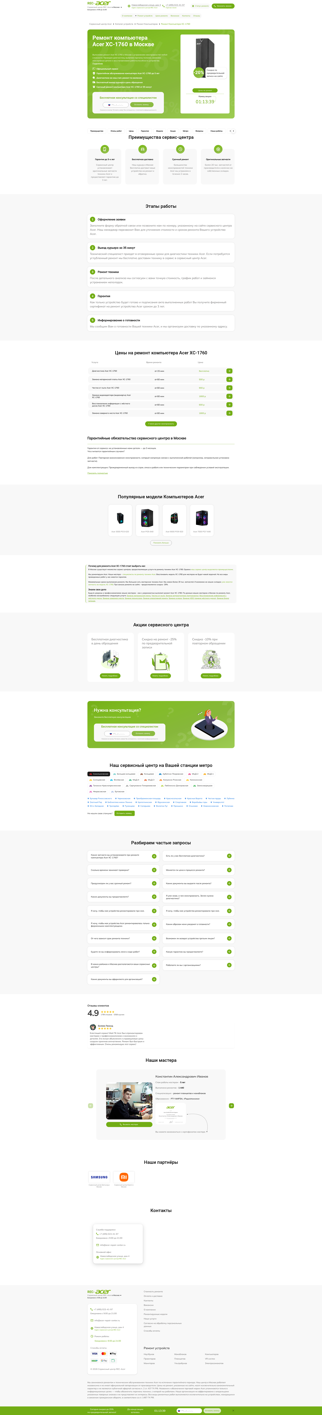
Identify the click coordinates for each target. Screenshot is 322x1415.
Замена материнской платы (139, 595)
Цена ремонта (161, 16)
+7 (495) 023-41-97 (175, 5)
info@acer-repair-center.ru (112, 1245)
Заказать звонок (224, 6)
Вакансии (175, 16)
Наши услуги (150, 1318)
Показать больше (161, 543)
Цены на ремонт (205, 90)
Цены (131, 131)
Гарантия (145, 131)
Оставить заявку (124, 813)
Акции (173, 131)
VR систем (210, 1358)
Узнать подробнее (109, 676)
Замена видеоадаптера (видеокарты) (182, 595)
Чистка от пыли (158, 595)
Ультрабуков (180, 1363)
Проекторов (149, 1358)
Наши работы (217, 131)
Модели (159, 131)
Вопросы (199, 131)
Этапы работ (116, 131)
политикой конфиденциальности (146, 110)
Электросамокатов (214, 1363)
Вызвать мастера (130, 1124)
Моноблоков (180, 1354)
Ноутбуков (149, 1354)
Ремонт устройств (144, 16)
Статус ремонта (202, 6)
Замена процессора (133, 598)
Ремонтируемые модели (155, 1314)
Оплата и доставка (153, 1296)
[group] (99, 1179)
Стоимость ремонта (153, 1291)
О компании (127, 16)
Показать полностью (97, 473)
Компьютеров (211, 1354)
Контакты (186, 16)
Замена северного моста (113, 598)
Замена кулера (175, 598)
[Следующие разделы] (233, 131)
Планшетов (179, 1358)
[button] (231, 1105)
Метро (185, 131)
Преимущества (96, 131)
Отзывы (196, 16)
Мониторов (149, 1363)
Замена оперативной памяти (155, 598)
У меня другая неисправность (161, 424)
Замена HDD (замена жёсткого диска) (199, 598)
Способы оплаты (152, 1330)
